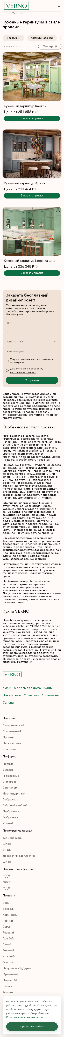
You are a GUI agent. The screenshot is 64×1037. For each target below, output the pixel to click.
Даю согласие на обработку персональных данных (26, 370)
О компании (51, 695)
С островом (10, 782)
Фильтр (47, 46)
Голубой (8, 938)
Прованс (9, 737)
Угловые (8, 770)
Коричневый (11, 915)
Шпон (7, 844)
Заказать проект (32, 118)
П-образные (11, 776)
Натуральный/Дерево (17, 968)
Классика (9, 749)
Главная (8, 13)
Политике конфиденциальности (25, 1017)
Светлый (8, 986)
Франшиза (31, 695)
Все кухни (13, 38)
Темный (8, 992)
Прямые (8, 764)
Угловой (8, 823)
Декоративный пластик (19, 856)
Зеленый (8, 950)
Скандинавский (42, 38)
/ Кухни (15, 13)
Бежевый (9, 909)
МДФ (6, 876)
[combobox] (14, 46)
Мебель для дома (27, 688)
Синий (7, 944)
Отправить (32, 380)
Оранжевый (11, 974)
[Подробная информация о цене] (36, 112)
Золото (8, 962)
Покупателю (12, 695)
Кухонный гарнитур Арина (24, 183)
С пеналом (10, 787)
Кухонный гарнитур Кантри (25, 106)
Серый (7, 926)
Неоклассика (12, 743)
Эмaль (7, 850)
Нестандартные (14, 793)
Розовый (8, 932)
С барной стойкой (15, 805)
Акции (48, 688)
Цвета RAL (10, 980)
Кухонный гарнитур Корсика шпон (30, 260)
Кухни (7, 688)
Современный (12, 731)
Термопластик (12, 838)
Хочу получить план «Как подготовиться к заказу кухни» (31, 361)
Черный (8, 921)
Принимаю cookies (32, 1026)
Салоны (8, 702)
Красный (9, 956)
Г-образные (10, 799)
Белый (7, 903)
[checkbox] (7, 361)
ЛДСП (7, 882)
